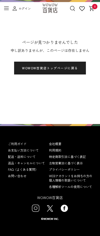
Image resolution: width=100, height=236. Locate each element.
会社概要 (55, 143)
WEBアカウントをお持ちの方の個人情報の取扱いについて (70, 178)
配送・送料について (22, 156)
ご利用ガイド (17, 143)
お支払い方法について (23, 150)
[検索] (72, 9)
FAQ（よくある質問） (23, 169)
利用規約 (55, 150)
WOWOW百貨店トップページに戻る (50, 68)
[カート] (91, 9)
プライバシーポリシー (64, 169)
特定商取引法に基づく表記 (67, 156)
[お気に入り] (82, 9)
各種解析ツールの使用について (70, 186)
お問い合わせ (17, 176)
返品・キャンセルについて (26, 163)
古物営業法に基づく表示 (66, 163)
